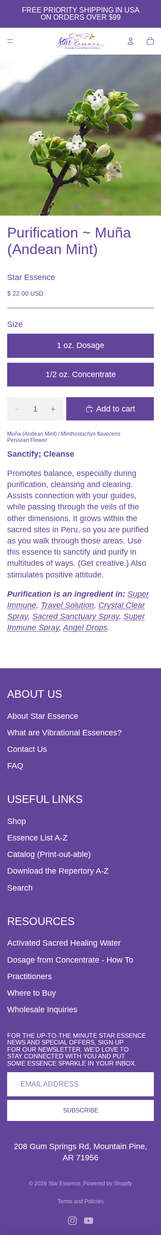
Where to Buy (31, 993)
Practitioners (29, 976)
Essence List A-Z (37, 837)
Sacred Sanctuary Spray (75, 616)
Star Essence (64, 1183)
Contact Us (27, 749)
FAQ (15, 765)
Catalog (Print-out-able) (49, 854)
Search (20, 887)
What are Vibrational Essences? (64, 732)
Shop (16, 821)
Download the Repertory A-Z (58, 870)
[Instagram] (72, 1220)
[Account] (130, 41)
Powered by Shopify (107, 1183)
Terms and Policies (81, 1201)
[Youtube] (88, 1220)
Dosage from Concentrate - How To (70, 959)
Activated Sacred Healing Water (64, 942)
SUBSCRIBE (80, 1110)
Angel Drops (85, 627)
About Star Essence (42, 716)
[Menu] (10, 41)
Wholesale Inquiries (42, 1009)
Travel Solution (67, 605)
